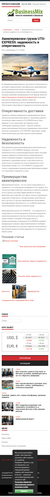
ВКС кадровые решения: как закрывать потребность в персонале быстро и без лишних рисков (30, 408)
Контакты (5, 434)
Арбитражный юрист (25, 419)
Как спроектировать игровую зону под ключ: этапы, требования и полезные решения (31, 385)
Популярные (25, 358)
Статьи (16, 30)
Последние (25, 363)
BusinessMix (7, 30)
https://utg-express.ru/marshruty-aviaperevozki (19, 97)
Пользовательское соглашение (14, 446)
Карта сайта (6, 438)
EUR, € (12, 346)
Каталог (5, 442)
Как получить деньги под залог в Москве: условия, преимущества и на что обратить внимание (31, 373)
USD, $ (12, 337)
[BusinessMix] (25, 13)
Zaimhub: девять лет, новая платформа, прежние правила (24, 396)
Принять (24, 491)
